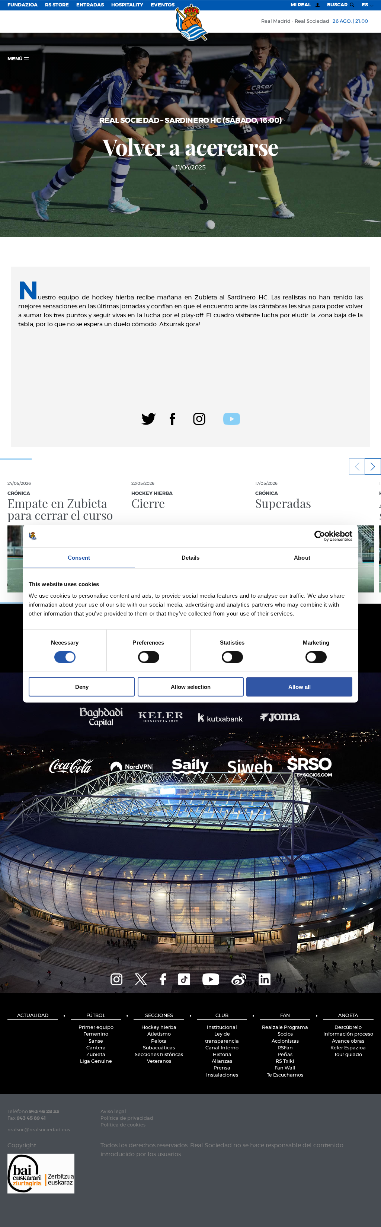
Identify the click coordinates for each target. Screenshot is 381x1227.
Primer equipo (96, 1027)
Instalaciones (222, 1075)
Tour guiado (348, 1054)
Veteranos (159, 1061)
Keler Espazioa (348, 1048)
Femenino (95, 1034)
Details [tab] (191, 557)
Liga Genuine (96, 1061)
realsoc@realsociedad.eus (38, 1130)
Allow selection (191, 687)
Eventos (163, 5)
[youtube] (231, 417)
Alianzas (222, 1061)
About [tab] (302, 557)
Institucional (222, 1027)
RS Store (57, 5)
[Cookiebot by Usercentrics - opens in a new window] (319, 535)
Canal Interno (221, 1048)
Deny (82, 687)
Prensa (222, 1068)
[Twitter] (148, 417)
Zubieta (95, 1054)
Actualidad (32, 1015)
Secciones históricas (159, 1054)
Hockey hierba (158, 1027)
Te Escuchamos (285, 1075)
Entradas (90, 5)
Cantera (96, 1048)
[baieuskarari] (40, 1172)
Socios (285, 1034)
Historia (222, 1054)
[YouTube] (210, 978)
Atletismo (159, 1034)
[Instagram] (199, 417)
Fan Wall (285, 1068)
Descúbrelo (348, 1027)
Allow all (299, 687)
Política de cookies (122, 1125)
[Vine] (238, 978)
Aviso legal (113, 1111)
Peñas (285, 1054)
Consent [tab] (79, 557)
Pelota (159, 1041)
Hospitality (127, 5)
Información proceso (348, 1034)
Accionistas (285, 1041)
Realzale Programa (285, 1027)
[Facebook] (172, 417)
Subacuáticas (159, 1048)
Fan (285, 1015)
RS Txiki (285, 1061)
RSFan (285, 1048)
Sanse (96, 1041)
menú (15, 59)
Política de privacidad (126, 1118)
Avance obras (348, 1041)
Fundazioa (22, 5)
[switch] (148, 657)
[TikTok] (184, 978)
